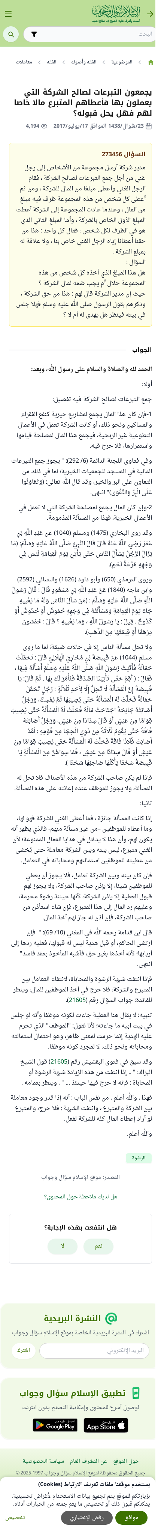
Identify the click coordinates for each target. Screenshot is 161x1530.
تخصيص (15, 1518)
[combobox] (95, 34)
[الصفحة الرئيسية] (151, 62)
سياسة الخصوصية (43, 1461)
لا (62, 1246)
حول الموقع (126, 1461)
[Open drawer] (8, 14)
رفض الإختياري (87, 1518)
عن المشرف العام (88, 1461)
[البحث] (11, 34)
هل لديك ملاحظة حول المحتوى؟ (80, 1197)
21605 (77, 1000)
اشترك (23, 1350)
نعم (99, 1246)
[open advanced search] (34, 34)
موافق (131, 1518)
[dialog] (77, 1503)
